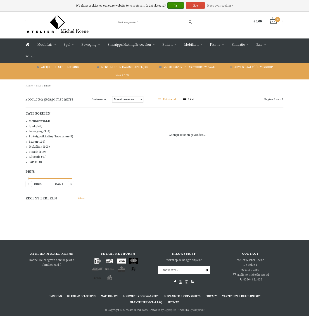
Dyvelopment (197, 309)
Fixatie (215, 44)
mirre (47, 85)
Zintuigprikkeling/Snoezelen (129, 44)
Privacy (211, 296)
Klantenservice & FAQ (146, 302)
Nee (195, 5)
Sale (259, 44)
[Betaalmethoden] (97, 261)
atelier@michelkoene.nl (253, 275)
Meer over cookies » (220, 5)
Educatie (238, 44)
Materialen (109, 296)
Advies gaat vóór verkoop (253, 67)
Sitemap (173, 302)
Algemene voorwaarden (141, 296)
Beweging (88, 44)
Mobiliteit (191, 44)
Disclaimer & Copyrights (182, 296)
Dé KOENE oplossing (81, 296)
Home (29, 85)
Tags (38, 85)
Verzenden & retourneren (241, 296)
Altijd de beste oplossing (60, 67)
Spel (67, 44)
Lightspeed (170, 309)
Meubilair (44, 44)
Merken (32, 57)
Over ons (55, 296)
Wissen (81, 198)
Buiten (167, 44)
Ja (175, 5)
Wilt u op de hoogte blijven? (184, 260)
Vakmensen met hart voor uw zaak (189, 67)
